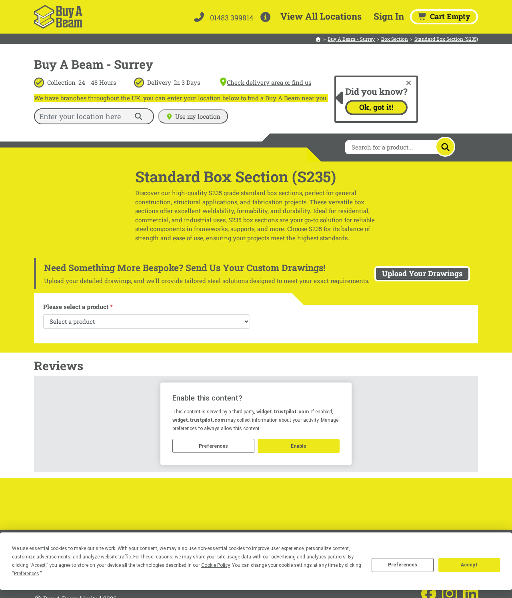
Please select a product (78, 307)
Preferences (402, 565)
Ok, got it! (376, 107)
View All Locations (321, 16)
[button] (267, 16)
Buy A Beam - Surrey (351, 39)
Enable (298, 446)
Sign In (389, 16)
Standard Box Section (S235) (446, 39)
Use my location (197, 116)
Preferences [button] (26, 573)
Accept (469, 565)
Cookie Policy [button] (215, 565)
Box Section (394, 39)
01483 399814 (230, 17)
